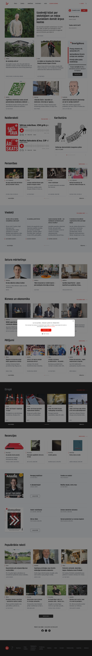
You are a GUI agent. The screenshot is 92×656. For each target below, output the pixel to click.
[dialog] (46, 327)
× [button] (73, 321)
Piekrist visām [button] (46, 330)
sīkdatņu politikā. (51, 326)
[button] (46, 334)
